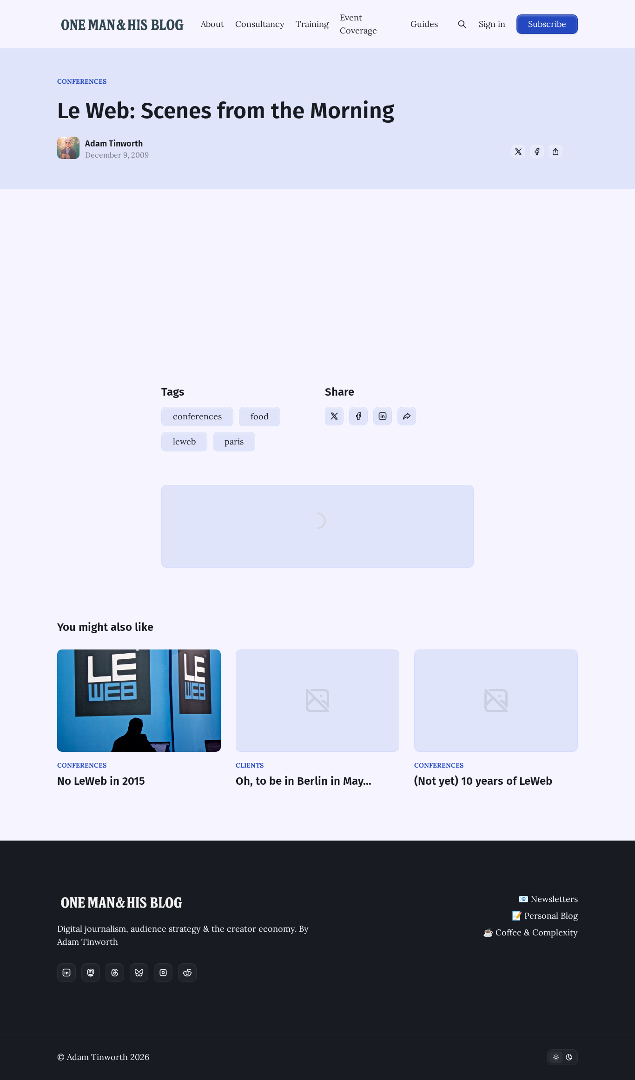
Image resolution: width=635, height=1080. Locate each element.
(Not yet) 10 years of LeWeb (483, 781)
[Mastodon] (90, 972)
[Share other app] (555, 151)
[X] (518, 151)
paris (234, 441)
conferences (81, 81)
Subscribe (547, 24)
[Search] (462, 24)
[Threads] (115, 972)
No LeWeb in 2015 (101, 781)
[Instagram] (163, 972)
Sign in (492, 24)
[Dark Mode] (562, 1057)
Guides (424, 24)
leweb (184, 441)
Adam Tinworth (114, 144)
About (212, 24)
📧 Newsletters (548, 899)
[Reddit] (187, 972)
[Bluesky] (139, 972)
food (260, 416)
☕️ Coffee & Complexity (530, 932)
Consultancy (259, 24)
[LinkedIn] (382, 416)
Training (312, 24)
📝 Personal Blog (545, 915)
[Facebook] (536, 151)
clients (250, 765)
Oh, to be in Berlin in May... (303, 781)
